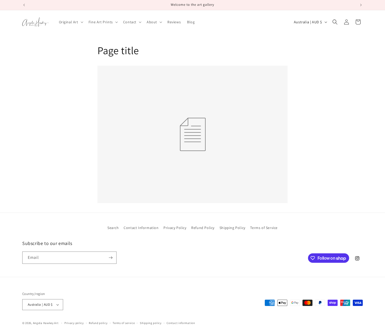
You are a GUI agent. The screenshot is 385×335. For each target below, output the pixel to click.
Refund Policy (202, 227)
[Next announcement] (361, 5)
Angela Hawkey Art (46, 323)
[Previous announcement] (24, 5)
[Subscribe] (110, 258)
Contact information (181, 323)
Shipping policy (151, 323)
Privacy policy (74, 323)
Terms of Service (264, 227)
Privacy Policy (174, 227)
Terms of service (124, 323)
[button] (70, 21)
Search (113, 227)
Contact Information (141, 227)
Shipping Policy (232, 227)
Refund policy (98, 323)
